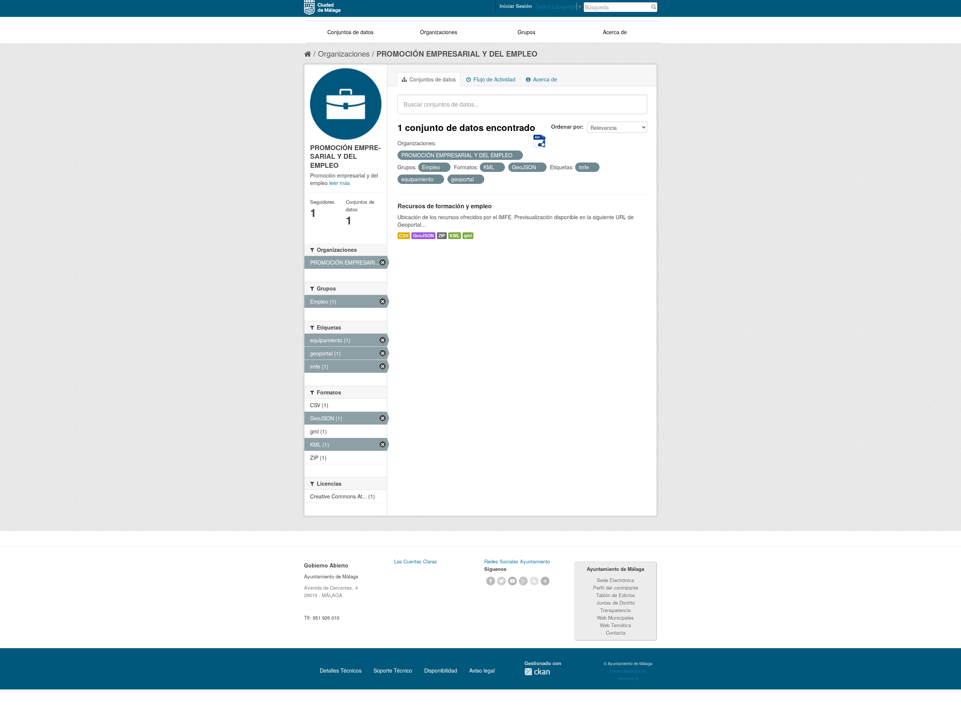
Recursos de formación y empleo (445, 206)
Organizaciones (438, 32)
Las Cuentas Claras (415, 561)
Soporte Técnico (393, 670)
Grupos (526, 32)
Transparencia (615, 610)
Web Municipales (615, 617)
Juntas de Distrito (615, 602)
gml (468, 235)
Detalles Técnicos (341, 670)
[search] (636, 108)
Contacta (615, 632)
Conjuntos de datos (350, 32)
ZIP (441, 235)
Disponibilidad (440, 670)
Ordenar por (566, 126)
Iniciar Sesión (516, 5)
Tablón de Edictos (615, 595)
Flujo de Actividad (493, 79)
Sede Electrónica (615, 580)
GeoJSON (423, 235)
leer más (339, 183)
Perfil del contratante (615, 587)
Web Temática (615, 625)
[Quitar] (516, 155)
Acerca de (615, 32)
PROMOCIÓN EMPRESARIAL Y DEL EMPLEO (457, 53)
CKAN (537, 672)
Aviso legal (482, 670)
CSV (403, 235)
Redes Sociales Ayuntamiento (517, 561)
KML (454, 235)
